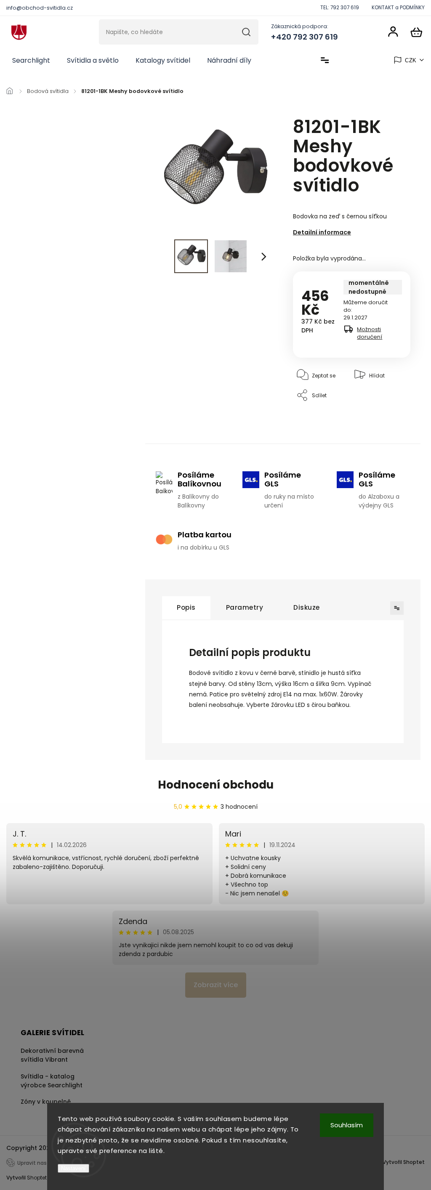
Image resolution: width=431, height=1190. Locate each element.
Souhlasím (346, 1125)
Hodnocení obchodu (216, 784)
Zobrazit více (216, 985)
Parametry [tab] (244, 607)
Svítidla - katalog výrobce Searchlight (51, 1080)
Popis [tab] (186, 607)
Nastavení (73, 1168)
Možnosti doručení (369, 333)
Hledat (246, 31)
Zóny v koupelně (46, 1101)
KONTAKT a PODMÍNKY (398, 7)
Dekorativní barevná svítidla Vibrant (52, 1055)
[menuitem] (31, 60)
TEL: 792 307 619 (339, 7)
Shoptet (37, 1177)
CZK (411, 60)
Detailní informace (322, 232)
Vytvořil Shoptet (404, 1162)
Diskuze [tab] (306, 607)
